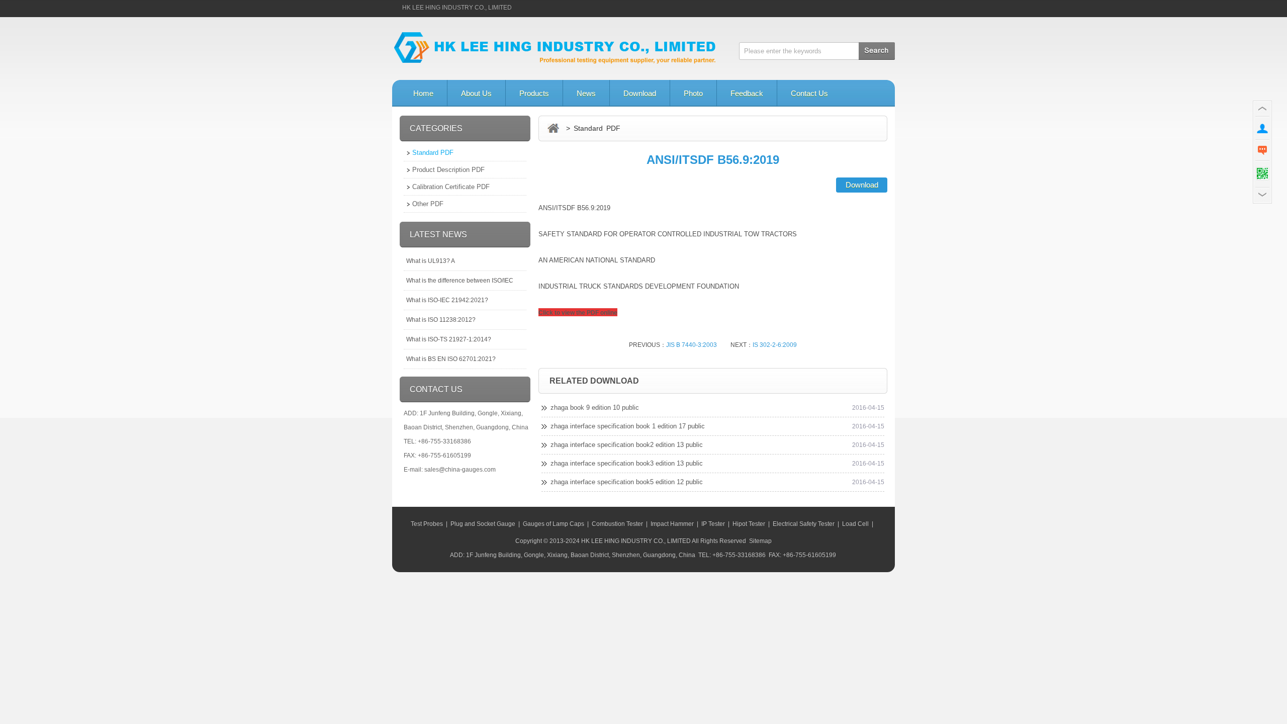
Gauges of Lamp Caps (553, 523)
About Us (476, 93)
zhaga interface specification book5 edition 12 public (626, 482)
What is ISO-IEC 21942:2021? (447, 300)
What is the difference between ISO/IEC (459, 280)
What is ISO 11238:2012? (441, 319)
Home (423, 93)
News (586, 93)
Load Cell (855, 523)
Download (639, 93)
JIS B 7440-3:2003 (691, 344)
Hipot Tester (748, 523)
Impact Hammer (672, 523)
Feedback (746, 93)
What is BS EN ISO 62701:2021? (451, 359)
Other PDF (427, 204)
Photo (693, 93)
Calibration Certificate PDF (451, 187)
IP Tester (713, 523)
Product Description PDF (448, 169)
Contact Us (809, 93)
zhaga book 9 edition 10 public (594, 407)
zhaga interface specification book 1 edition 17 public (627, 426)
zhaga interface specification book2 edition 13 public (626, 444)
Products (534, 93)
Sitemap (760, 541)
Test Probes (427, 523)
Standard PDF (432, 152)
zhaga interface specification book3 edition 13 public (626, 463)
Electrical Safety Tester (804, 523)
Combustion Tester (617, 523)
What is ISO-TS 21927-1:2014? (448, 339)
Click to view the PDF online (577, 312)
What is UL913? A (430, 260)
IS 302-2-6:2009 (775, 344)
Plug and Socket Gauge (482, 523)
